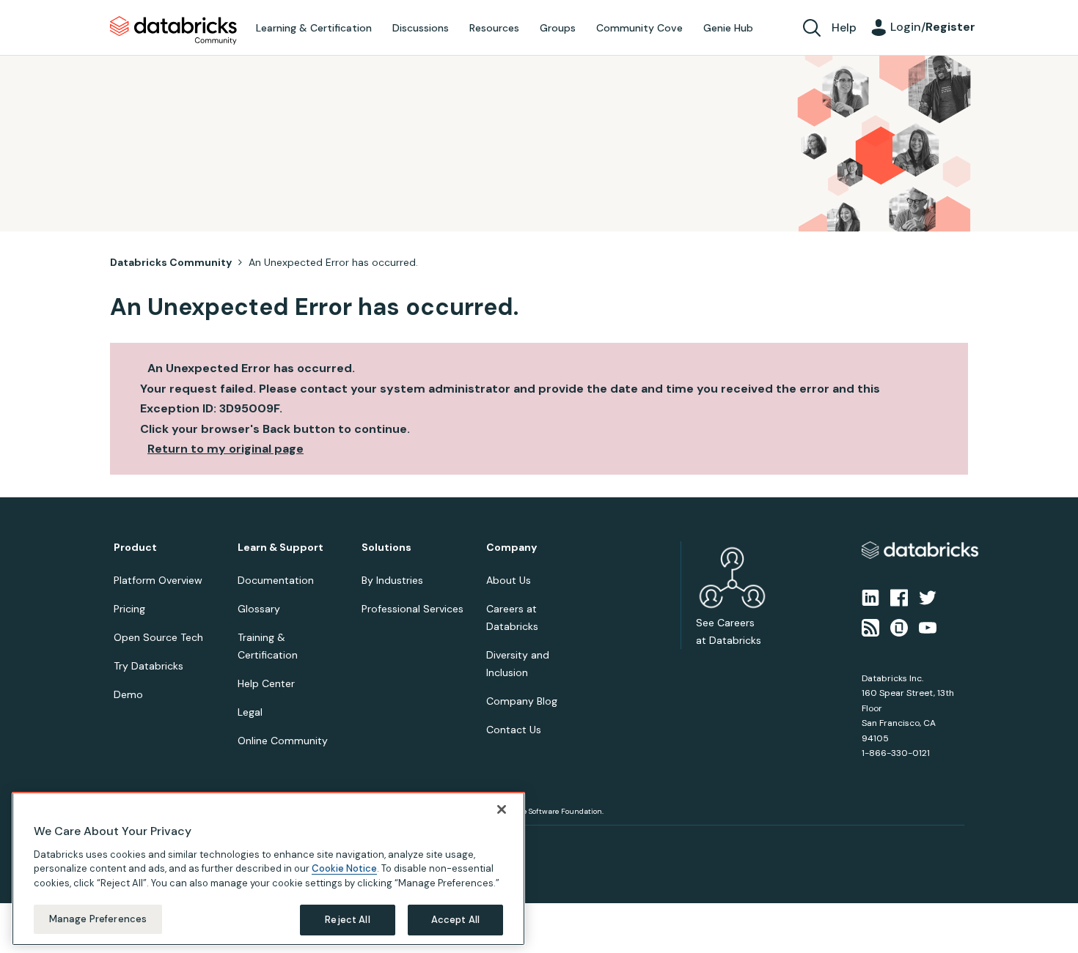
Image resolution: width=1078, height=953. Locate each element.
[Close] (501, 809)
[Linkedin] (870, 597)
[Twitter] (927, 597)
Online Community (283, 740)
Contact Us (513, 729)
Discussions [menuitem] (420, 27)
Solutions (386, 547)
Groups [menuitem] (558, 27)
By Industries (392, 580)
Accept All (455, 919)
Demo (128, 694)
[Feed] (870, 626)
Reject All (347, 919)
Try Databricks (148, 665)
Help (844, 27)
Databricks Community (173, 30)
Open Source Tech (158, 637)
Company (511, 547)
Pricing (129, 608)
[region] (268, 869)
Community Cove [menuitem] (639, 27)
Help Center (266, 683)
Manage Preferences (98, 919)
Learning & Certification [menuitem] (314, 27)
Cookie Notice (344, 868)
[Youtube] (927, 626)
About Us (508, 580)
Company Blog (521, 701)
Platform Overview (158, 580)
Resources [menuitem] (494, 27)
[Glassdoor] (899, 626)
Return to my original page (225, 448)
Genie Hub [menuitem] (728, 27)
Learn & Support (280, 547)
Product (135, 547)
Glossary (259, 608)
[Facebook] (899, 597)
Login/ (932, 26)
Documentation (276, 580)
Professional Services (412, 608)
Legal (250, 712)
